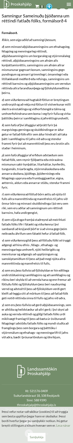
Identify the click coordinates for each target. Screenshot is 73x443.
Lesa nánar (63, 425)
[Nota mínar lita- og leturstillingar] (49, 6)
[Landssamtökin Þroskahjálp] (36, 371)
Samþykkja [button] (36, 437)
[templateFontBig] (59, 6)
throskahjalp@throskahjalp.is (36, 405)
